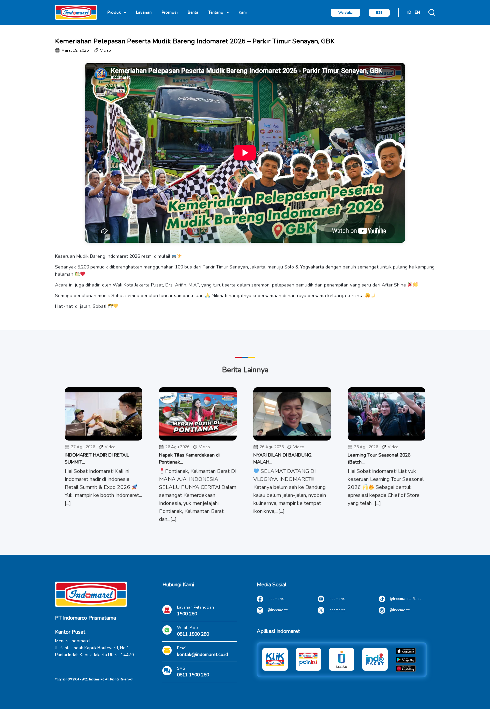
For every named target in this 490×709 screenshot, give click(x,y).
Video (105, 50)
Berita (193, 12)
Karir (243, 12)
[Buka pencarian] (431, 12)
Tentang (215, 12)
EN (417, 12)
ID (409, 12)
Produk (114, 12)
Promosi (170, 12)
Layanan (144, 12)
